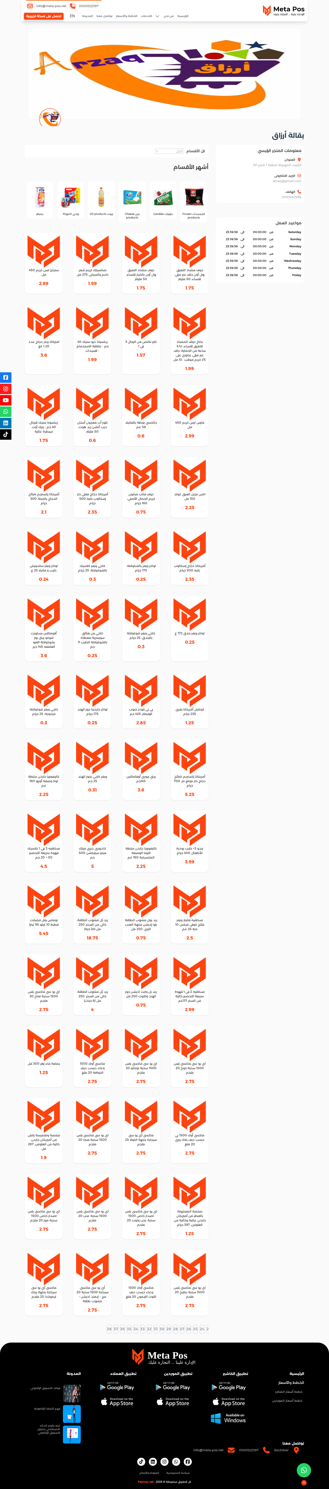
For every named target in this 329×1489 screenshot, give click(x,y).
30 (162, 1329)
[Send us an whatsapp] (304, 1470)
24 (202, 1329)
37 (116, 1329)
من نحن (169, 16)
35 (129, 1329)
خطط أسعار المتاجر (288, 1392)
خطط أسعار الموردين (287, 1401)
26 (188, 1329)
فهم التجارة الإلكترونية (47, 1408)
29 (169, 1329)
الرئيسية (182, 16)
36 (122, 1329)
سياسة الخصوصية (178, 1472)
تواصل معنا (104, 16)
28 (175, 1329)
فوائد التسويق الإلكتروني (45, 1388)
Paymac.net (146, 1481)
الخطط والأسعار (126, 16)
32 (149, 1329)
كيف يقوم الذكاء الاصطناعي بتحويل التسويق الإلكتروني (48, 1429)
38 (109, 1329)
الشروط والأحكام (149, 1472)
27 (182, 1329)
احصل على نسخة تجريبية (43, 16)
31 (155, 1329)
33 (142, 1329)
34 (136, 1329)
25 (195, 1329)
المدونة (87, 16)
